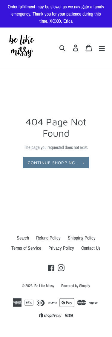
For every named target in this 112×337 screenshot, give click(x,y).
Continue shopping (51, 162)
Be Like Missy (44, 285)
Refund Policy (48, 237)
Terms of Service (26, 248)
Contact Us (91, 248)
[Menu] (101, 47)
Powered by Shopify (75, 285)
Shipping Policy (82, 237)
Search (23, 237)
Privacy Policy (61, 248)
